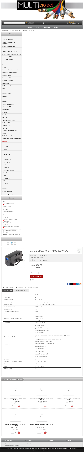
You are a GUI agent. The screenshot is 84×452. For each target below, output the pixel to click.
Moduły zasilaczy (8, 159)
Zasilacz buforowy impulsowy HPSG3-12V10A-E (42, 425)
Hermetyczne (7, 154)
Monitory (4, 96)
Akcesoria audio (6, 37)
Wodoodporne (7, 178)
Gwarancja (47, 27)
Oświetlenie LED (6, 107)
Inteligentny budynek (7, 85)
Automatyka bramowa (7, 59)
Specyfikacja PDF (34, 287)
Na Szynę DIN (7, 162)
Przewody (4, 112)
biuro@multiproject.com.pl (8, 203)
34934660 (6, 228)
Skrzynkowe (6, 167)
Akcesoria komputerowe (8, 46)
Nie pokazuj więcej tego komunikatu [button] (43, 450)
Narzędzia (4, 99)
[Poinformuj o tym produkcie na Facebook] (68, 284)
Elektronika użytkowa (7, 78)
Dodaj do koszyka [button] (36, 276)
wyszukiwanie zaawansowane (31, 23)
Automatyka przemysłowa (9, 62)
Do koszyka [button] (19, 406)
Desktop (5, 149)
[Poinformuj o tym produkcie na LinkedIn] (77, 284)
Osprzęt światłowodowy (8, 104)
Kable (3, 88)
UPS (5, 175)
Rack (5, 165)
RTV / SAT (5, 117)
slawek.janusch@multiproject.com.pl (11, 226)
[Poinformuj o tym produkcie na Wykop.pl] (80, 284)
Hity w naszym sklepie (8, 194)
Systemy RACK (6, 128)
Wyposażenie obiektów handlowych (11, 138)
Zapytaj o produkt (9, 287)
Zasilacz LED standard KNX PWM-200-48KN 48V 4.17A (15, 425)
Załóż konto (53, 23)
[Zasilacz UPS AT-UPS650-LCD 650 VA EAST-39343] (15, 258)
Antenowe (6, 143)
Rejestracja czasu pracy (8, 114)
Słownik (38, 27)
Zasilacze (4, 141)
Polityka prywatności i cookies (12, 445)
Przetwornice (5, 109)
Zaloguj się (47, 23)
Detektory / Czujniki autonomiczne (11, 70)
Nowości (4, 186)
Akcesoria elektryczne (8, 39)
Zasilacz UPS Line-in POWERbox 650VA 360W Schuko (68, 398)
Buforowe (6, 146)
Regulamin (29, 27)
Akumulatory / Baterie (7, 56)
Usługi (4, 133)
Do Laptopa (6, 151)
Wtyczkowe (6, 180)
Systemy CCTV (6, 122)
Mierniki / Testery (6, 93)
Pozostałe (6, 183)
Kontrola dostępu (6, 91)
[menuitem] (29, 27)
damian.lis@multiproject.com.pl (10, 219)
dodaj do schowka (36, 279)
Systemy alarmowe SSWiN (9, 120)
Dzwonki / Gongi (6, 75)
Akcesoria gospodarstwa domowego (8, 43)
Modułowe (6, 157)
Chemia (4, 67)
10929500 (6, 221)
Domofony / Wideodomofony (9, 72)
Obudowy (4, 101)
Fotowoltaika (5, 83)
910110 (6, 205)
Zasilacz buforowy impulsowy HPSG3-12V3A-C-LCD (41, 398)
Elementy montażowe (7, 80)
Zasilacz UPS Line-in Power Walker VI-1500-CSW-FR (15, 398)
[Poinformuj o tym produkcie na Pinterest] (74, 284)
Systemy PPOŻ (6, 125)
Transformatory (7, 173)
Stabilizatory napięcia (9, 170)
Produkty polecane (7, 191)
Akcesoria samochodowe (8, 48)
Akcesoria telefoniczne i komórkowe (11, 54)
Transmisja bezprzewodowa (9, 130)
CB (3, 64)
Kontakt (56, 27)
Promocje (4, 188)
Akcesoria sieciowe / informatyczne (11, 51)
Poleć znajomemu (22, 287)
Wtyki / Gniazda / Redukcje (9, 136)
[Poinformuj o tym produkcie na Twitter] (71, 284)
